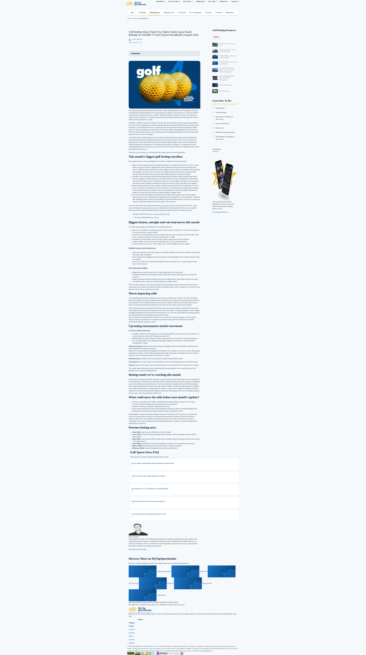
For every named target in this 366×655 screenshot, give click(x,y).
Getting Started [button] (220, 108)
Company (234, 1)
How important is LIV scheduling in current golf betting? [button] (150, 488)
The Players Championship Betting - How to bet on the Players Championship (226, 70)
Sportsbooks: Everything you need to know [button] (224, 118)
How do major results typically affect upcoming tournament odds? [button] (153, 463)
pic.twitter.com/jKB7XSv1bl (161, 214)
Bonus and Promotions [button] (222, 123)
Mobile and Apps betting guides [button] (225, 132)
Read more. (181, 604)
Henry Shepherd (137, 39)
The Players (218, 12)
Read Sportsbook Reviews (220, 212)
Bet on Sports (187, 1)
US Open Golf (181, 12)
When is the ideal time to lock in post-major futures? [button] (148, 501)
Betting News (224, 1)
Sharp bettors (166, 205)
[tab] (184, 464)
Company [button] (132, 623)
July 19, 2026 (155, 217)
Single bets (170, 583)
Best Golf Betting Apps (225, 85)
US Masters (208, 12)
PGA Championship (195, 12)
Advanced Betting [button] (221, 112)
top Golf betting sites (142, 152)
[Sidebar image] (215, 45)
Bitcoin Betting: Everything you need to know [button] (225, 138)
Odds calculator (207, 583)
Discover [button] (140, 619)
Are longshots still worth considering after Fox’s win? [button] (149, 514)
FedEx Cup (143, 149)
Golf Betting (142, 12)
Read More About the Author (137, 549)
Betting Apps (200, 1)
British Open (229, 12)
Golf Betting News (154, 12)
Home (128, 18)
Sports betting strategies (164, 571)
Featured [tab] (216, 37)
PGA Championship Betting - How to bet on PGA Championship (227, 78)
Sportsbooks (160, 1)
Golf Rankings (161, 595)
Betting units (203, 571)
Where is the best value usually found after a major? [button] (148, 476)
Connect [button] (131, 626)
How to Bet (211, 1)
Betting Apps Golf (168, 12)
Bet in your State (173, 1)
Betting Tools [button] (220, 128)
